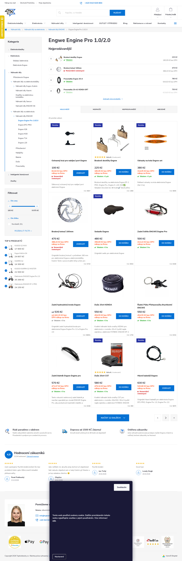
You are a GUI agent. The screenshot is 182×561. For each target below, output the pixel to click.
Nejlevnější (64, 109)
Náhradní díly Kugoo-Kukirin (26, 86)
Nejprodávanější (129, 109)
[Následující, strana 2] (165, 417)
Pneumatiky (20, 166)
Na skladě (17, 224)
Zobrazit (80, 173)
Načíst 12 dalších (111, 417)
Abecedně (161, 109)
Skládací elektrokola (20, 61)
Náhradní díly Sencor (24, 101)
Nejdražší (97, 109)
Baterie (18, 157)
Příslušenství (21, 148)
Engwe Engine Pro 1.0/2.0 (28, 120)
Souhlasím (121, 487)
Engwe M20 (22, 134)
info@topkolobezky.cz (48, 516)
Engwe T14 (22, 138)
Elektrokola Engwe (20, 65)
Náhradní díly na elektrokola (23, 111)
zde (54, 520)
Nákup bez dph (10, 3)
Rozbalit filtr (22, 230)
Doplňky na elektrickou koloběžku (24, 96)
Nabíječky (19, 153)
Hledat (117, 12)
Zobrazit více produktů (112, 99)
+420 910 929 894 (46, 520)
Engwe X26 (22, 129)
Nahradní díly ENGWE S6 (25, 106)
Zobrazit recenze (33, 456)
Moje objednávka (45, 3)
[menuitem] (17, 23)
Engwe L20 (22, 143)
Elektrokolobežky (17, 49)
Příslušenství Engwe (21, 77)
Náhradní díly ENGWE (24, 116)
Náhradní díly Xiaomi (23, 90)
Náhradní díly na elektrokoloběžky (26, 81)
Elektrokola (15, 56)
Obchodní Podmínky (27, 3)
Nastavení (59, 556)
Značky (13, 181)
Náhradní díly (16, 72)
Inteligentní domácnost (20, 174)
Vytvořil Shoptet (171, 556)
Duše (18, 161)
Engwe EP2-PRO (25, 125)
